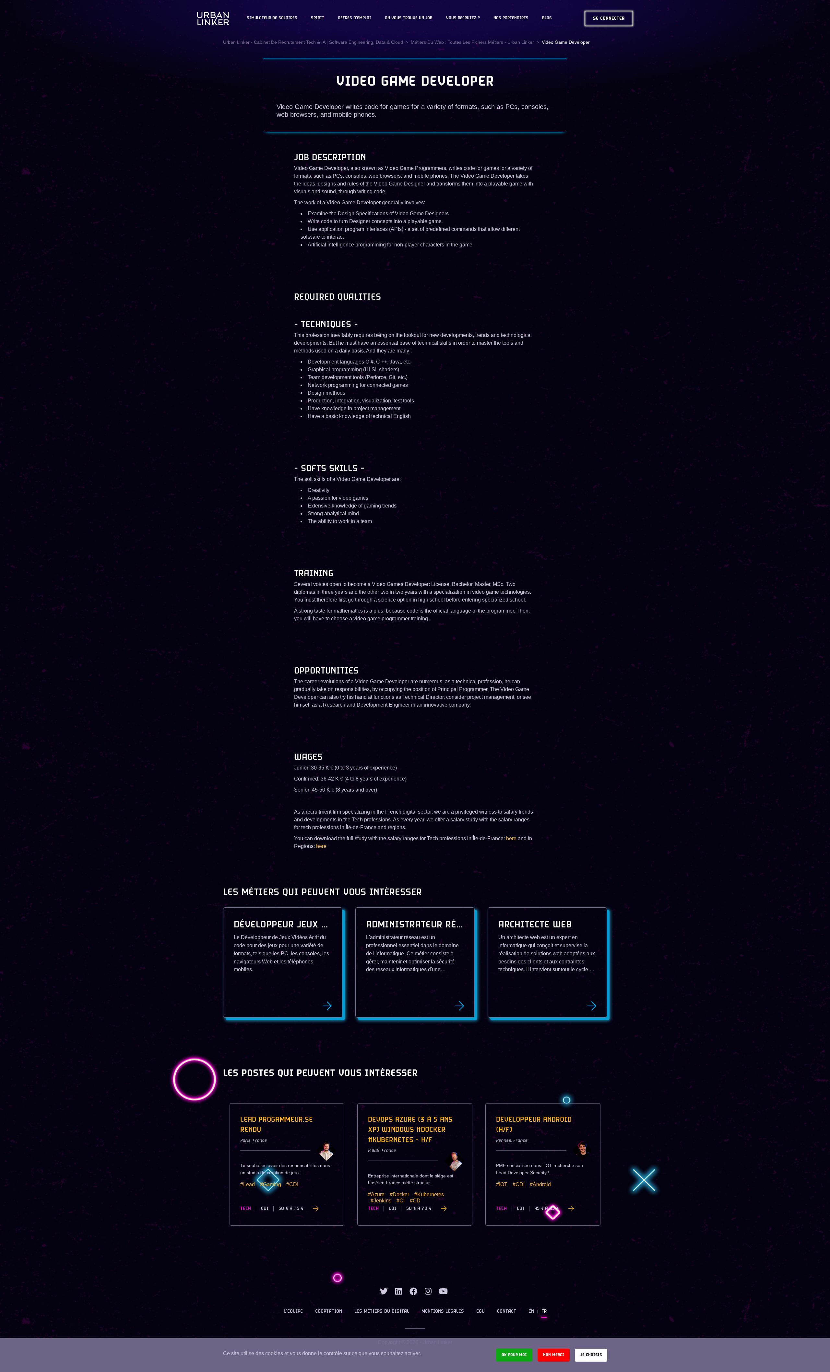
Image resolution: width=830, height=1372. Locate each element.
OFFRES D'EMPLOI (354, 18)
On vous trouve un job (409, 18)
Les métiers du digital (381, 1311)
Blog (547, 18)
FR (544, 1311)
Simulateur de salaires (272, 18)
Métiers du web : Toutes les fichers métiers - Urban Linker (472, 42)
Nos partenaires (510, 18)
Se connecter (609, 19)
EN (531, 1311)
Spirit (317, 18)
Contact (506, 1311)
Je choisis (591, 1355)
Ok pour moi (514, 1355)
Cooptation (328, 1311)
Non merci (553, 1355)
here (511, 838)
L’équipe (293, 1311)
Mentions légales (442, 1311)
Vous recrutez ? (463, 18)
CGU (480, 1311)
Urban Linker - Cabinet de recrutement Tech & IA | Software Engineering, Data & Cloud (313, 42)
